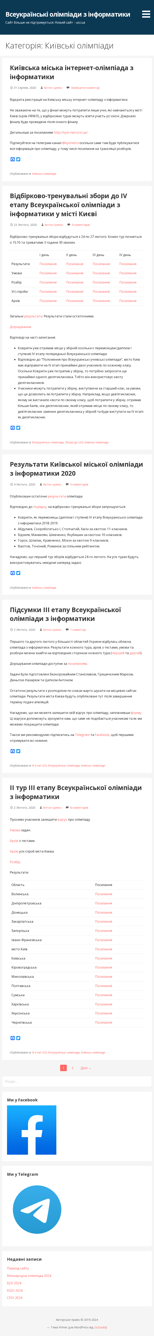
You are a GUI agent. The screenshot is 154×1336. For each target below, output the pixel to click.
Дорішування (20, 327)
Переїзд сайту (18, 1268)
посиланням (77, 663)
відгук (62, 819)
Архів (14, 841)
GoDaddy (100, 1327)
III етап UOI (39, 765)
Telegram (82, 735)
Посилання (48, 264)
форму (136, 712)
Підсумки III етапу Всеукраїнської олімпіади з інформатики (65, 614)
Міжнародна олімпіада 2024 (29, 1275)
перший (118, 653)
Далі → (86, 1068)
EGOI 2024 (14, 1290)
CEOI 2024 (14, 1298)
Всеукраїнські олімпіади (48, 442)
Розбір (15, 862)
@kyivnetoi (70, 143)
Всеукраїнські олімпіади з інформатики (67, 14)
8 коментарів (79, 807)
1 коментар (78, 630)
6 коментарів (81, 225)
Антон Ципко (53, 88)
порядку (39, 507)
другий (135, 653)
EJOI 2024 (14, 1283)
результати (33, 316)
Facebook (102, 735)
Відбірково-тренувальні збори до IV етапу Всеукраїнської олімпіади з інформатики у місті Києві (68, 204)
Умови (15, 830)
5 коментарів (79, 484)
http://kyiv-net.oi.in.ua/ (71, 132)
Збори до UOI (74, 442)
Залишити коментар (85, 88)
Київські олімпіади (44, 174)
